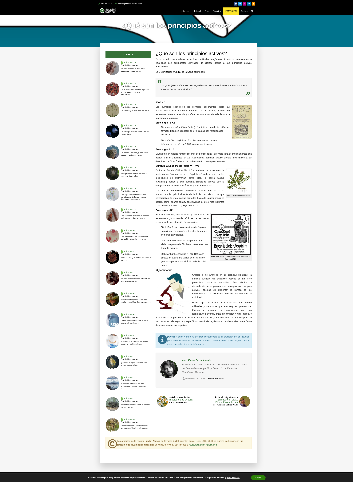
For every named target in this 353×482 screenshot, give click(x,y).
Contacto (244, 11)
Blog (206, 11)
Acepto (258, 477)
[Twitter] (240, 4)
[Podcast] (253, 4)
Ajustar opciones (232, 477)
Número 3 (129, 356)
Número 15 (130, 125)
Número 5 (129, 314)
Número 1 (129, 398)
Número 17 (130, 83)
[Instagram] (244, 4)
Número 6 (129, 293)
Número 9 (129, 230)
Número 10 (130, 209)
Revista (185, 11)
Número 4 (129, 335)
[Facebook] (235, 4)
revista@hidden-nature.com (129, 3)
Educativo (217, 11)
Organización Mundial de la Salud (176, 72)
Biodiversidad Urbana (181, 399)
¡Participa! (231, 11)
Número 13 (130, 167)
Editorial (197, 11)
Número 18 (130, 62)
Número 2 (129, 377)
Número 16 (130, 104)
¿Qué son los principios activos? (191, 53)
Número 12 (130, 188)
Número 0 (129, 419)
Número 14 (130, 146)
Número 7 (129, 272)
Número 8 (129, 251)
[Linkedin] (249, 4)
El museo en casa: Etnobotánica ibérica (226, 401)
